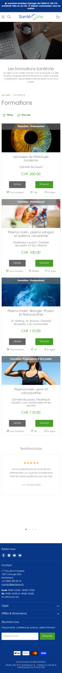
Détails (17, 185)
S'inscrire (47, 636)
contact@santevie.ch (13, 585)
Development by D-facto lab (31, 667)
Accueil (6, 95)
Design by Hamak (45, 665)
